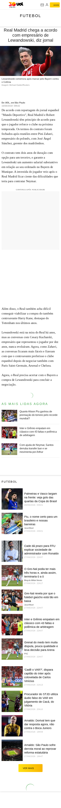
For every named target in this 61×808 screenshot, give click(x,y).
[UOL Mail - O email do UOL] (42, 5)
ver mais (28, 768)
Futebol (30, 15)
